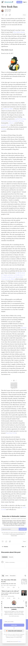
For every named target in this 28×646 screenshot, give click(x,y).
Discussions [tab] (12, 575)
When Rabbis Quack (18, 32)
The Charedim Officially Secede (8, 580)
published (23, 328)
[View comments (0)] (6, 14)
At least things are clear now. (8, 583)
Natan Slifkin (8, 10)
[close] (23, 601)
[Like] (2, 14)
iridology (3, 129)
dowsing (21, 121)
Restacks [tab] (11, 557)
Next (23, 546)
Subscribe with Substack (15, 631)
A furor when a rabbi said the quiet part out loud (10, 593)
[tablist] (7, 557)
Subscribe (19, 2)
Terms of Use (21, 532)
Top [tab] (3, 575)
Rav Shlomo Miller (8, 109)
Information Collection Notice (16, 534)
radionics (11, 123)
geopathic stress (5, 125)
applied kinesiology (20, 119)
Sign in (25, 2)
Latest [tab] (6, 575)
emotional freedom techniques (9, 121)
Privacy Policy (19, 637)
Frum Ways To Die (11, 433)
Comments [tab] (4, 557)
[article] (14, 583)
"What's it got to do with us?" (10, 591)
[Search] (25, 575)
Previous (6, 546)
